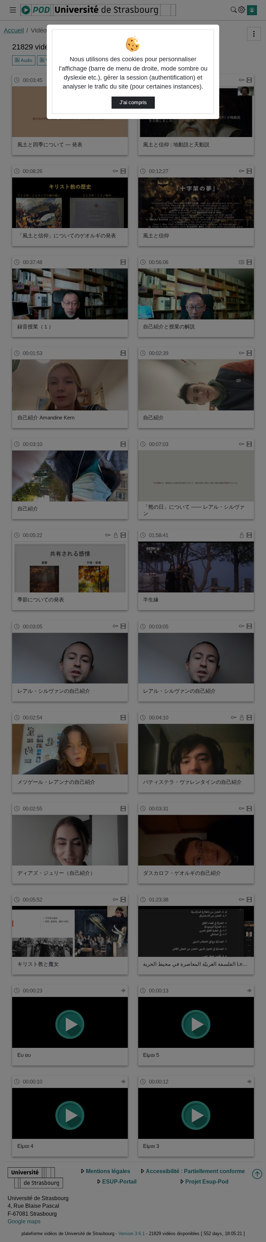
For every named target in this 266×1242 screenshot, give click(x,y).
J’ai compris (133, 102)
